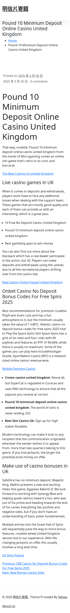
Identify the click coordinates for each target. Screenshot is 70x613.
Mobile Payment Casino (18, 369)
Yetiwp (62, 597)
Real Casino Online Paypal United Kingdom (32, 282)
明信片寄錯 (15, 8)
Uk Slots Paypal (13, 555)
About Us (8, 606)
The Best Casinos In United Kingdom (28, 174)
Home (12, 41)
